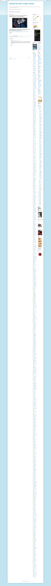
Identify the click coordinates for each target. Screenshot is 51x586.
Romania (34, 453)
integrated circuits (34, 295)
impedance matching (34, 293)
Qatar (33, 428)
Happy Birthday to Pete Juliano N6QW (40, 141)
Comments (40, 221)
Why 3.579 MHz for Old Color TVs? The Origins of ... (40, 138)
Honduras (34, 282)
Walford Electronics (34, 560)
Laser (33, 327)
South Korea (34, 493)
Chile (33, 156)
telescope (34, 518)
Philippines (34, 418)
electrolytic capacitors (34, 212)
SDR (33, 466)
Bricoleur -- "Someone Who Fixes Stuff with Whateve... (40, 135)
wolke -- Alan (34, 570)
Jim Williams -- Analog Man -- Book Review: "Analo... (40, 168)
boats (33, 131)
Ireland (34, 298)
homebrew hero (34, 279)
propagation (34, 425)
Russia (34, 456)
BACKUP (34, 116)
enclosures (34, 219)
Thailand (34, 526)
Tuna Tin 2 (34, 539)
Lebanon (34, 328)
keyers (33, 318)
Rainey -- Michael (34, 438)
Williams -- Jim (34, 567)
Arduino (34, 105)
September (40, 182)
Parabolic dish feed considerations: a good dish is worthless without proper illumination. (39, 58)
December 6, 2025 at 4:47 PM (17, 40)
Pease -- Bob (34, 411)
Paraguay (34, 405)
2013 (39, 200)
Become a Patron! (34, 23)
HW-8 (33, 288)
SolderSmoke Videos (34, 488)
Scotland (34, 464)
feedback (34, 228)
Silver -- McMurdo (34, 475)
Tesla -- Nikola (34, 524)
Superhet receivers (34, 509)
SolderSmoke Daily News (21, 3)
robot (33, 451)
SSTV (33, 501)
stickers (34, 503)
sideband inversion (34, 473)
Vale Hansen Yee (39, 63)
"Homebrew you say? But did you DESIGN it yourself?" (40, 154)
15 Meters (34, 76)
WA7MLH (34, 559)
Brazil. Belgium (34, 137)
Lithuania (34, 337)
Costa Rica (34, 168)
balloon (34, 117)
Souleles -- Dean (35, 491)
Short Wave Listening (34, 470)
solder (33, 483)
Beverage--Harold (34, 122)
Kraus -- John (34, 323)
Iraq (33, 297)
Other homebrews (34, 402)
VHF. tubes (34, 551)
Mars (33, 349)
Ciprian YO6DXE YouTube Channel (40, 71)
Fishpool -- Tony (34, 235)
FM (33, 237)
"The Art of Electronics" (34, 74)
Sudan (33, 506)
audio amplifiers (34, 112)
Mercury (34, 356)
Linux (33, 336)
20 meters (34, 81)
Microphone (34, 363)
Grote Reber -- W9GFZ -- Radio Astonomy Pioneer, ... (40, 175)
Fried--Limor (34, 241)
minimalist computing (34, 367)
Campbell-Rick (34, 144)
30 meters (34, 84)
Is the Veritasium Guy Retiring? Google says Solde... (40, 111)
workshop (34, 574)
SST (33, 500)
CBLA (33, 152)
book (33, 132)
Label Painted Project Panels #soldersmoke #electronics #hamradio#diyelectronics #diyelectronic (39, 92)
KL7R (33, 320)
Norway (34, 393)
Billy (33, 124)
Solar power (34, 482)
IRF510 (34, 299)
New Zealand (34, 391)
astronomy (34, 111)
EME (33, 216)
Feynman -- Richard (34, 230)
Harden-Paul (34, 264)
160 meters (34, 78)
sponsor (34, 497)
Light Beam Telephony (34, 334)
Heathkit (34, 270)
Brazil (33, 135)
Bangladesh (34, 119)
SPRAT (34, 498)
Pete (33, 413)
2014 (39, 199)
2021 (39, 193)
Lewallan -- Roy (34, 330)
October (40, 181)
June (39, 185)
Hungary (34, 285)
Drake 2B (34, 197)
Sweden (34, 512)
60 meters (34, 86)
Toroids (34, 532)
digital (33, 185)
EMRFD (34, 218)
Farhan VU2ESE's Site (34, 65)
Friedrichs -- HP (34, 242)
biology (34, 125)
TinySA (34, 530)
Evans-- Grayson (35, 221)
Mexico (34, 359)
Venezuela (34, 548)
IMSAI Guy (39, 52)
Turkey (34, 540)
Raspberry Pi (34, 439)
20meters (34, 82)
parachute (34, 404)
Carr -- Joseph (34, 149)
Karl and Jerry (34, 317)
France (34, 238)
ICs (33, 290)
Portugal (34, 423)
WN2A (33, 569)
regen (33, 441)
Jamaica (34, 302)
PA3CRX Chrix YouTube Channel (39, 56)
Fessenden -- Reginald (34, 229)
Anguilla (34, 101)
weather (34, 563)
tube (33, 537)
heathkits (34, 271)
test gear (34, 525)
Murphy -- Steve (34, 380)
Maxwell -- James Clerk (34, 354)
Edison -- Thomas (34, 205)
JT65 (33, 311)
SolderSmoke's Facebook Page (34, 53)
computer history (35, 165)
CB (33, 151)
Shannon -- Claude (34, 468)
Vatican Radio (34, 547)
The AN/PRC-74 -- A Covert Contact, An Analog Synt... (40, 121)
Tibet (33, 528)
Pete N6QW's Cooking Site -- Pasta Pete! (34, 70)
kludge (34, 321)
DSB (33, 199)
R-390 (33, 434)
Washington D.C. (35, 561)
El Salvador (34, 208)
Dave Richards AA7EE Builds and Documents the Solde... (40, 165)
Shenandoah (34, 469)
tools (33, 531)
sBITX (33, 461)
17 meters (34, 79)
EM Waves (34, 215)
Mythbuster (34, 383)
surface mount (34, 510)
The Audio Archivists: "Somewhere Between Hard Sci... (40, 172)
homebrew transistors (34, 281)
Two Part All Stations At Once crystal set (39, 77)
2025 (39, 107)
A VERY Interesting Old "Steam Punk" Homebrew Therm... (40, 125)
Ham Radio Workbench (34, 258)
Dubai (33, 200)
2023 (39, 191)
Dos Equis (34, 196)
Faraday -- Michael (34, 223)
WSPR (33, 576)
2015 (39, 198)
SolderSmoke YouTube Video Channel (34, 63)
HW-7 (33, 287)
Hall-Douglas (34, 256)
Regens (34, 442)
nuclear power (34, 395)
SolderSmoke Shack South (34, 485)
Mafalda (34, 344)
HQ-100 (34, 284)
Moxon (34, 377)
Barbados (34, 120)
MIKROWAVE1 (39, 89)
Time (33, 529)
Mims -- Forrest (34, 365)
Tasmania (34, 515)
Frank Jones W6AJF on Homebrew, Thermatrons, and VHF (40, 132)
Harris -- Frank (34, 266)
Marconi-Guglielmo (34, 348)
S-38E (33, 457)
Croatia (34, 170)
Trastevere (34, 533)
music (33, 382)
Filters (33, 232)
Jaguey (34, 301)
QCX (33, 429)
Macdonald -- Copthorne (34, 342)
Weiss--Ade (34, 566)
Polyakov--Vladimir (34, 422)
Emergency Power (34, 217)
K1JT (33, 315)
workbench (34, 573)
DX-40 (33, 202)
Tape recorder (34, 514)
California (34, 143)
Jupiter (34, 314)
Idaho (33, 291)
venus (33, 549)
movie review (34, 376)
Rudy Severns (34, 455)
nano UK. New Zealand (34, 385)
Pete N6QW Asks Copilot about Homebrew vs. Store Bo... (40, 129)
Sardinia (34, 459)
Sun (33, 508)
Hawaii (34, 267)
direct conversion (35, 189)
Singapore (34, 478)
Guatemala (34, 253)
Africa (33, 92)
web (33, 564)
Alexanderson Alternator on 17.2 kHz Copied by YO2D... (40, 118)
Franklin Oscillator (34, 239)
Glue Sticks (34, 247)
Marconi (34, 347)
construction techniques (34, 167)
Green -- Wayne (34, 250)
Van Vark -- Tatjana (34, 546)
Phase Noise (34, 415)
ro (33, 449)
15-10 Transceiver (34, 77)
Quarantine (34, 433)
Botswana (34, 134)
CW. (33, 174)
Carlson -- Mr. (34, 147)
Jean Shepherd (34, 304)
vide (33, 552)
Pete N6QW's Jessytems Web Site (34, 68)
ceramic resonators (34, 155)
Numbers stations (34, 396)
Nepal (33, 387)
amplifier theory (34, 99)
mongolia (34, 371)
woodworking (34, 572)
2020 (39, 194)
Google (34, 248)
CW (33, 173)
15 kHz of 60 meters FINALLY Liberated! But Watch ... (40, 148)
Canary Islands (34, 146)
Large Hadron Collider (34, 326)
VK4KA (34, 556)
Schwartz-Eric (34, 462)
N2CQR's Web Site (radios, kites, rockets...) (34, 57)
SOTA (33, 490)
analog (34, 100)
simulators (34, 477)
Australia (34, 114)
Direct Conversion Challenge (34, 191)
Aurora (34, 113)
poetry (33, 420)
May (39, 186)
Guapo (34, 252)
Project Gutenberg (34, 424)
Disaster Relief (34, 192)
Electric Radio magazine (34, 210)
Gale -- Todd (34, 245)
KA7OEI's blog (39, 84)
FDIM (33, 227)
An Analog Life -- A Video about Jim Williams (40, 162)
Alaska (34, 95)
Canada (34, 145)
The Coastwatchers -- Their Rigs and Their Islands (40, 114)
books (33, 133)
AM (33, 97)
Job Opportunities (34, 306)
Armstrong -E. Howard (34, 109)
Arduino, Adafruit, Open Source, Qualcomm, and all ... (40, 144)
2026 (39, 106)
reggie (33, 443)
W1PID (34, 557)
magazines (34, 345)
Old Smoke (34, 399)
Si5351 (34, 471)
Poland (34, 421)
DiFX (33, 184)
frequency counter (34, 240)
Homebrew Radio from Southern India (40, 151)
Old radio (34, 398)
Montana (34, 372)
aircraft (34, 94)
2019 (39, 195)
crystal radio (34, 171)
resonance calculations (34, 445)
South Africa (34, 492)
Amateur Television (34, 98)
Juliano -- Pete (34, 313)
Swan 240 (34, 511)
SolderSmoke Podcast (34, 484)
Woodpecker (34, 571)
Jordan (34, 310)
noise (33, 392)
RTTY (33, 454)
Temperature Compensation (34, 521)
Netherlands (34, 388)
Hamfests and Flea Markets (34, 261)
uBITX (33, 542)
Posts (39, 220)
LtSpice (34, 340)
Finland (34, 233)
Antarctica (34, 102)
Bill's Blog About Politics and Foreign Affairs (34, 55)
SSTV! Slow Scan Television (40, 160)
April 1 (33, 104)
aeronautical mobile (34, 91)
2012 (39, 201)
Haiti (33, 255)
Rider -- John (34, 448)
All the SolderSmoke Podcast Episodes (34, 59)
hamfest (34, 260)
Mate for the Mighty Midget (34, 350)
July (39, 184)
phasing (34, 416)
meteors (34, 358)
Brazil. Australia (34, 136)
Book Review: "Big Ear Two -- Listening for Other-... (40, 178)
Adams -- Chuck (34, 89)
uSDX (33, 545)
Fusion (34, 244)
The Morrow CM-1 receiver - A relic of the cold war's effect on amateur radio (39, 86)
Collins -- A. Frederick (34, 163)
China (33, 157)
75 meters (34, 87)
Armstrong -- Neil (35, 107)
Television (34, 520)
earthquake (34, 203)
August (40, 183)
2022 (39, 192)
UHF (33, 543)
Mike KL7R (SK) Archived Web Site (34, 61)
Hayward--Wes (34, 268)
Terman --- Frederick (34, 523)
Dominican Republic (34, 195)
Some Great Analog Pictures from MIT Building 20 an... (40, 157)
